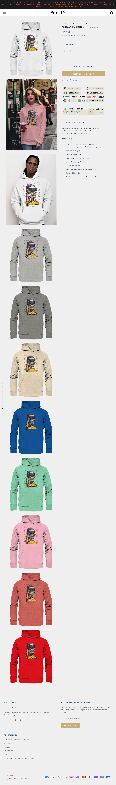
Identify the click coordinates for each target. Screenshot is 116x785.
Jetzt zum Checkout (83, 74)
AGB (5, 754)
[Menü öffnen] (4, 13)
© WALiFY (10, 776)
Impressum (8, 747)
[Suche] (106, 12)
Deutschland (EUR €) (15, 771)
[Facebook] (70, 80)
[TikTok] (20, 720)
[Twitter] (73, 80)
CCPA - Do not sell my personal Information (19, 758)
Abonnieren (70, 726)
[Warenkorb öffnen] (111, 12)
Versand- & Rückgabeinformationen (16, 739)
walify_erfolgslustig (11, 715)
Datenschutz (8, 751)
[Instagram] (10, 720)
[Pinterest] (76, 80)
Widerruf (7, 743)
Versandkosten (79, 35)
